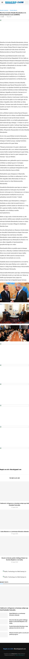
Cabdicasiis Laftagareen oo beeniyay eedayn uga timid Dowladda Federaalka (14, 609)
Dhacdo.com (14, 653)
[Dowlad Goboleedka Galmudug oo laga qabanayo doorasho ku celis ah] (4, 628)
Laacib (2, 16)
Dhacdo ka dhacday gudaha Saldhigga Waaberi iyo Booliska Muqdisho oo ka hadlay (18, 621)
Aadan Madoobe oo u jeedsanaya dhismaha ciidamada (14, 531)
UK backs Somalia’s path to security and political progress (19, 633)
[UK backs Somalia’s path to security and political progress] (4, 634)
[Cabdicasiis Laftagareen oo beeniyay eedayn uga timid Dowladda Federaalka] (14, 491)
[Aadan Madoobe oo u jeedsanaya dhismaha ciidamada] (14, 519)
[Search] (26, 2)
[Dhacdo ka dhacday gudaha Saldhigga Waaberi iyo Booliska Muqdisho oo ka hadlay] (14, 546)
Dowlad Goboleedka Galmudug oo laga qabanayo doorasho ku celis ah (18, 627)
